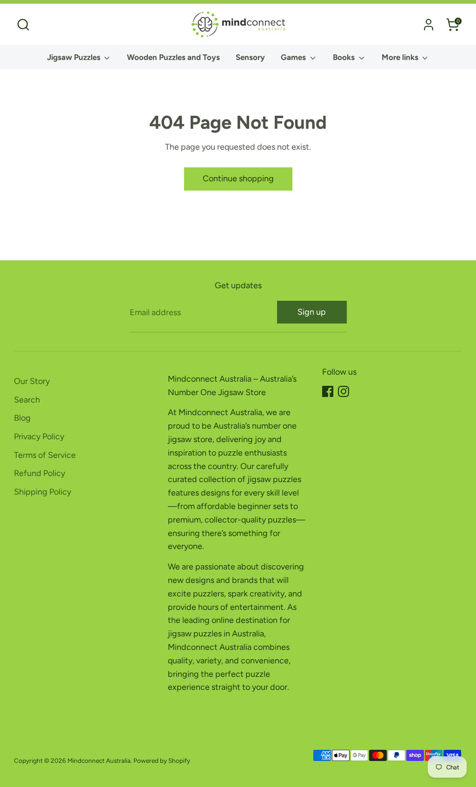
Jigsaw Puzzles (74, 57)
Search (27, 400)
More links (401, 57)
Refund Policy (39, 473)
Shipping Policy (42, 492)
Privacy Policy (39, 436)
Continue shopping (238, 178)
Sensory (250, 57)
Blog (22, 418)
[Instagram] (343, 391)
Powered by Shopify (161, 760)
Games (294, 57)
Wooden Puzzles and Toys (173, 57)
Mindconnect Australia (99, 760)
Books (345, 57)
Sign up (312, 312)
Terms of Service (45, 455)
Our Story (32, 381)
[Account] (428, 24)
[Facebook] (327, 391)
